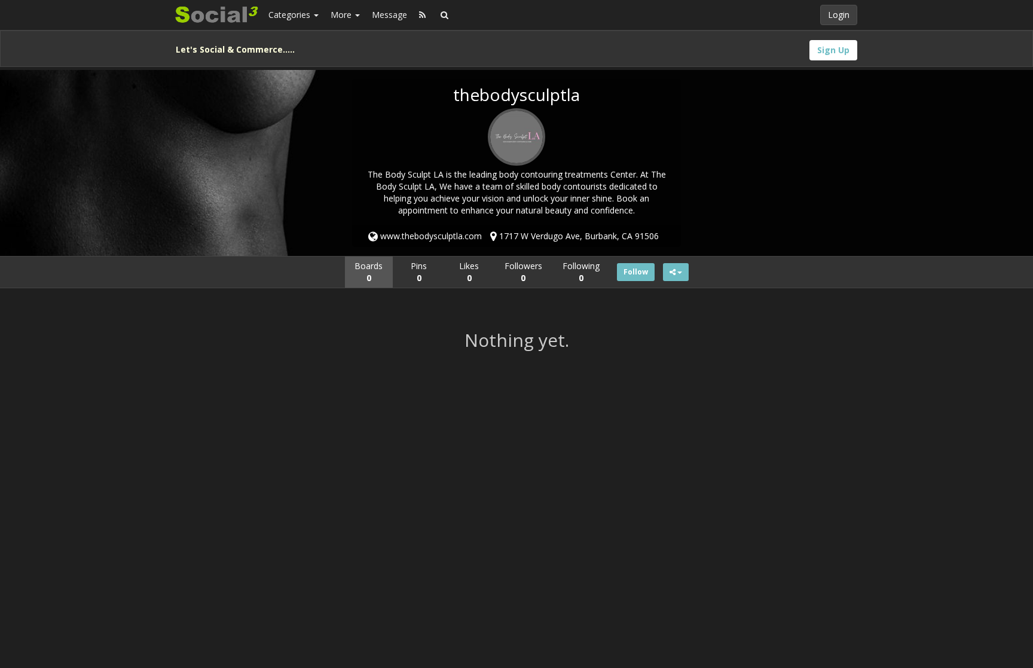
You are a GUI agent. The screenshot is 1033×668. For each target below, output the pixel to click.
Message (389, 14)
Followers (523, 271)
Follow (636, 272)
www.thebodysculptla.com (430, 236)
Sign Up (833, 50)
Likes (469, 271)
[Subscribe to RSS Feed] (422, 15)
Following (581, 271)
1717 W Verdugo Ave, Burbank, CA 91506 (578, 236)
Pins (419, 271)
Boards (368, 271)
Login (838, 14)
